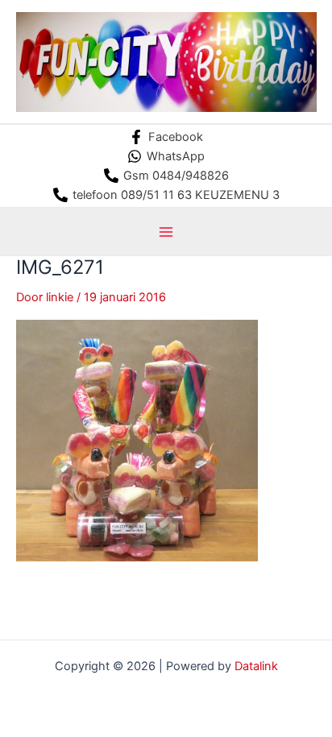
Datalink (256, 666)
